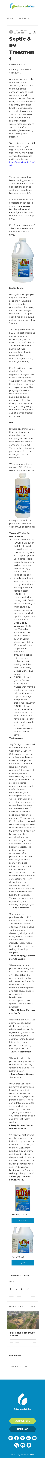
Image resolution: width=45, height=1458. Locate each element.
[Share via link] (28, 1289)
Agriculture (24, 18)
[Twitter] (22, 1438)
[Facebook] (16, 1438)
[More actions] (34, 31)
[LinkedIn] (28, 1438)
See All (33, 1306)
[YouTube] (34, 1438)
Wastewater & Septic (20, 1275)
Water (11, 1281)
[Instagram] (10, 1438)
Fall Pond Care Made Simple (22, 1334)
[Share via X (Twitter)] (16, 1289)
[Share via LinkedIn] (22, 1289)
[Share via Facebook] (10, 1289)
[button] (22, 1205)
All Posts (10, 18)
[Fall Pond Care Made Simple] (23, 1320)
